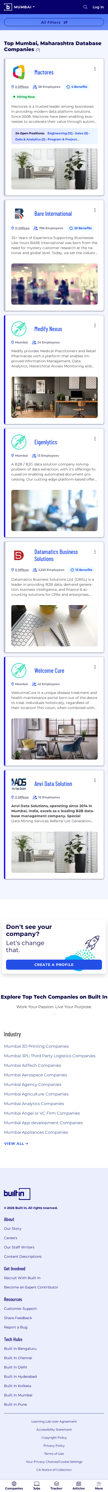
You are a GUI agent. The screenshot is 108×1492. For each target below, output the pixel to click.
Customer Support (20, 1308)
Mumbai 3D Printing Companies (36, 1046)
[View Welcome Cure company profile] (54, 711)
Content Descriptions (23, 1256)
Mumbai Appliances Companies (36, 1132)
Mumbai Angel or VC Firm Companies (42, 1113)
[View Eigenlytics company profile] (54, 482)
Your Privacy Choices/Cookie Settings (54, 1462)
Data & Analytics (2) (30, 139)
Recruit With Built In (22, 1278)
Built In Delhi (15, 1367)
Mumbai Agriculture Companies (36, 1094)
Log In (98, 7)
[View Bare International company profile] (54, 255)
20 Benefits (83, 228)
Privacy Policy (54, 1445)
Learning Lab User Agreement (54, 1421)
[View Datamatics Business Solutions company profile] (54, 597)
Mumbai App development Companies (43, 1122)
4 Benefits (79, 87)
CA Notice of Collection (54, 1470)
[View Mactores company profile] (54, 127)
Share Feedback (18, 1318)
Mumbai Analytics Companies (34, 1103)
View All (14, 1143)
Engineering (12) (60, 133)
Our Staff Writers (19, 1247)
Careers (10, 1238)
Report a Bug (16, 1327)
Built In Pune (15, 1404)
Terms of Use (54, 1454)
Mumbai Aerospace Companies (35, 1075)
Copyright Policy (54, 1437)
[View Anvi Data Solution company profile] (54, 824)
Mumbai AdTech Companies (32, 1065)
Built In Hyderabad (20, 1376)
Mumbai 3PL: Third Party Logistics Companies (49, 1055)
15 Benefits (83, 570)
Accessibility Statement (54, 1429)
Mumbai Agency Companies (32, 1084)
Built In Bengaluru (20, 1348)
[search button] (85, 7)
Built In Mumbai (18, 1395)
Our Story (12, 1228)
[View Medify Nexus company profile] (54, 369)
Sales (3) (82, 133)
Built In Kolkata (17, 1386)
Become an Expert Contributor (31, 1287)
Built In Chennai (18, 1358)
